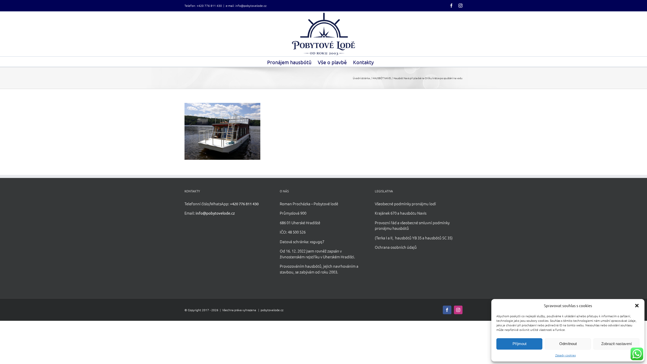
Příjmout (519, 344)
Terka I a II (384, 237)
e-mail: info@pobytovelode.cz (246, 6)
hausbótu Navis (413, 213)
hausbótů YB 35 (408, 237)
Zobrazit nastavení (616, 344)
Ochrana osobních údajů (396, 247)
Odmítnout (568, 344)
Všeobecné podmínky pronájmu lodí (405, 203)
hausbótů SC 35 (438, 237)
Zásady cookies (565, 355)
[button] (636, 305)
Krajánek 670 (386, 213)
